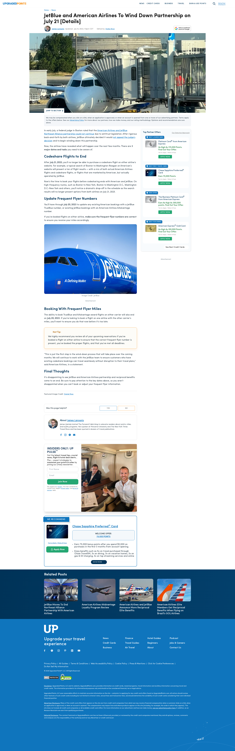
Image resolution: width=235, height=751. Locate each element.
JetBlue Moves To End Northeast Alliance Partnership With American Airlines (59, 609)
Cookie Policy (121, 664)
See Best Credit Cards (175, 247)
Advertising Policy (77, 120)
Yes (108, 408)
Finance (129, 638)
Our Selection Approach (181, 133)
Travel (181, 4)
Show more (97, 562)
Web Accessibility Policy (101, 664)
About (150, 648)
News (141, 4)
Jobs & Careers (177, 643)
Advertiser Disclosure (222, 4)
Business (169, 4)
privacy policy (65, 488)
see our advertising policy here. (164, 708)
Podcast (174, 638)
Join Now (62, 482)
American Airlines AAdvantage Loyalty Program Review (98, 606)
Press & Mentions (137, 664)
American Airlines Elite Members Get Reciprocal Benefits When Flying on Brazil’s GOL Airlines (171, 609)
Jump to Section (53, 111)
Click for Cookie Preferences (161, 664)
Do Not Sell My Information (56, 667)
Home (46, 10)
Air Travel (130, 648)
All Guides (63, 664)
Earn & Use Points (197, 4)
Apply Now (59, 549)
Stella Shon (110, 29)
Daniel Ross (68, 394)
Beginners (152, 643)
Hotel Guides (154, 638)
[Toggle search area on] (214, 3)
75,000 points (103, 537)
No (126, 408)
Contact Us (175, 648)
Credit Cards (153, 4)
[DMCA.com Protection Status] (51, 677)
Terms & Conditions (79, 664)
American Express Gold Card (171, 226)
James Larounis (58, 29)
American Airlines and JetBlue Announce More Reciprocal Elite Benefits (135, 608)
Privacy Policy (50, 664)
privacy (60, 486)
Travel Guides (132, 643)
